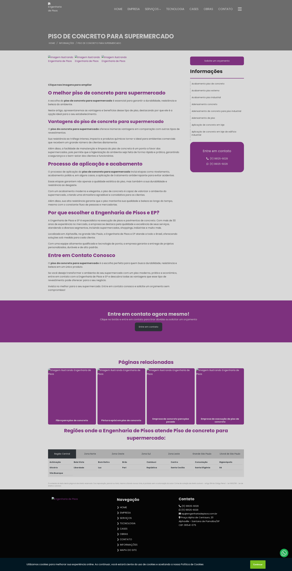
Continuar (257, 564)
